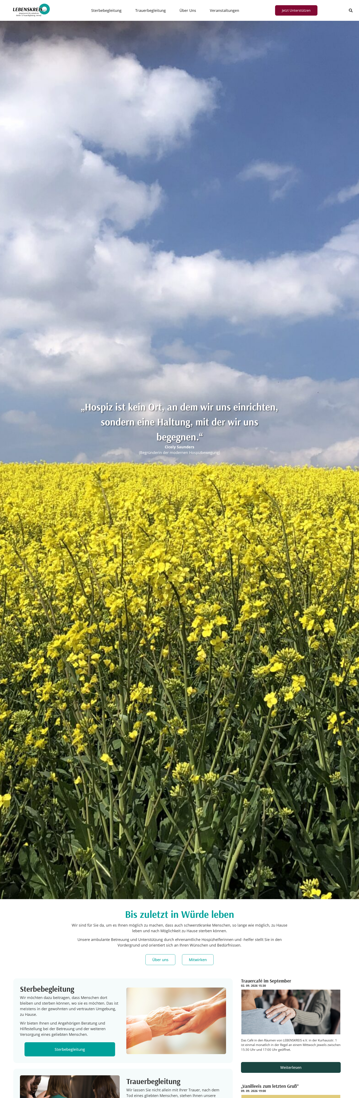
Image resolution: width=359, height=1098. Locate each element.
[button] (350, 10)
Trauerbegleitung (150, 10)
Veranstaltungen (224, 10)
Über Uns (188, 10)
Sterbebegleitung (106, 10)
